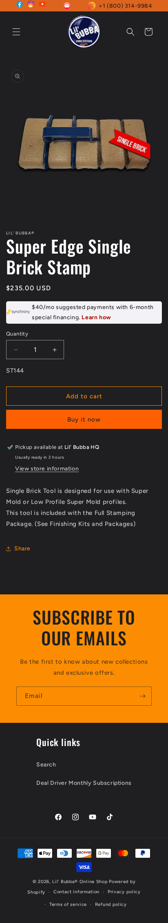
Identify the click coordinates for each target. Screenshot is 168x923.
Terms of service (68, 904)
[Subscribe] (142, 696)
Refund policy (111, 904)
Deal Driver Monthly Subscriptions (84, 782)
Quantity (17, 334)
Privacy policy (124, 891)
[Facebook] (19, 5)
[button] (16, 32)
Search (46, 764)
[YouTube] (42, 5)
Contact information (76, 891)
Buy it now (84, 419)
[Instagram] (31, 5)
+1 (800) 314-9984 (125, 5)
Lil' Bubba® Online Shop (80, 881)
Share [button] (22, 548)
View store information (47, 468)
